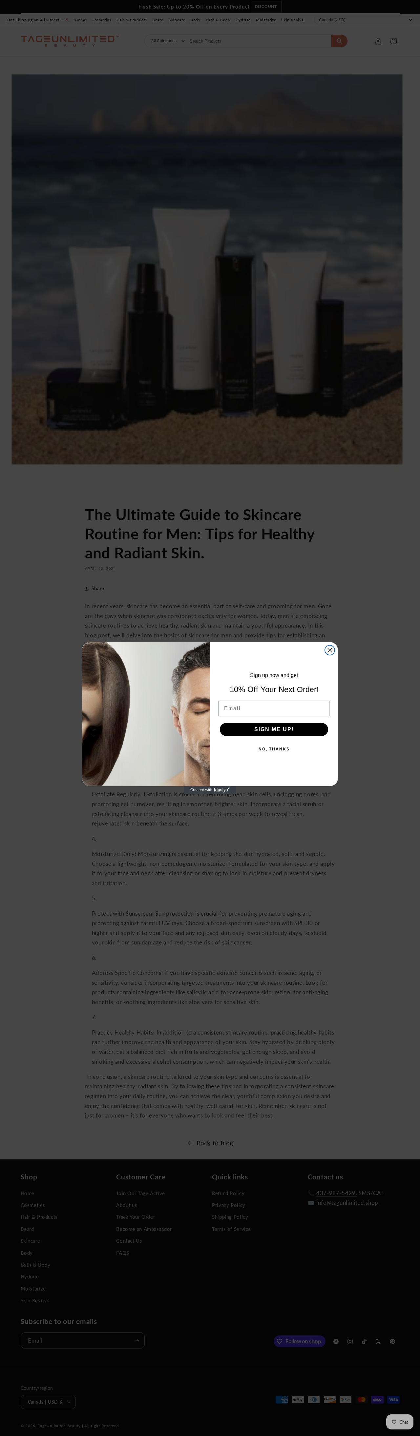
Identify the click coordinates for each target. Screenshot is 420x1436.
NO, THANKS (274, 749)
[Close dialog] (330, 650)
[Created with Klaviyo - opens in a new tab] (210, 790)
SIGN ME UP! (274, 729)
